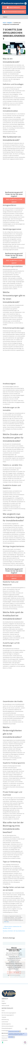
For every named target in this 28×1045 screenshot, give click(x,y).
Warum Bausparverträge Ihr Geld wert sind (14, 949)
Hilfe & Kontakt (5, 1005)
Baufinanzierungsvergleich (15, 11)
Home (4, 22)
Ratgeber (9, 22)
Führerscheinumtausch (7, 1026)
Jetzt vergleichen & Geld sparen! (14, 200)
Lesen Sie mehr (13, 972)
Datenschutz (5, 1035)
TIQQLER (4, 1017)
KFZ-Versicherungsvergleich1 (9, 1013)
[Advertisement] (14, 176)
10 (19, 975)
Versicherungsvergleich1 (8, 1015)
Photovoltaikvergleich (7, 1028)
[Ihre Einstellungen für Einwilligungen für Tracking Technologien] (2, 1042)
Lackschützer (5, 1021)
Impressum (4, 1038)
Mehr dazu (6, 921)
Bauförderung (5, 1019)
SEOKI (3, 1010)
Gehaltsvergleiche (6, 1024)
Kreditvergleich (14, 7)
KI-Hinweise (5, 1040)
